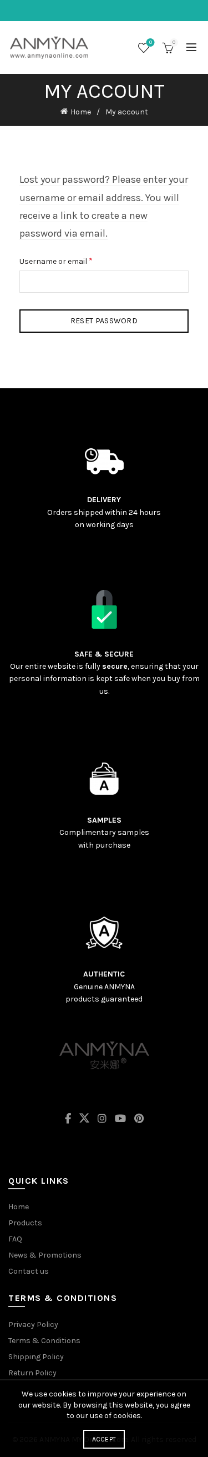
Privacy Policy (33, 1324)
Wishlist (150, 42)
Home (80, 112)
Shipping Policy (36, 1356)
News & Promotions (45, 1255)
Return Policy (32, 1373)
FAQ (15, 1239)
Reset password (104, 321)
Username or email (71, 260)
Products (25, 1223)
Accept (104, 1439)
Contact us (28, 1271)
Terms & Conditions (44, 1340)
